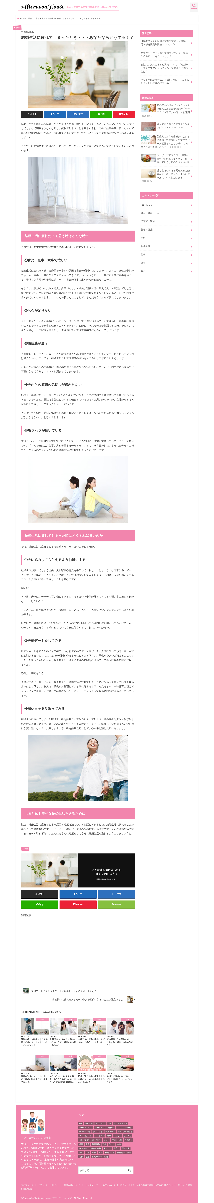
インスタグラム (120, 1123)
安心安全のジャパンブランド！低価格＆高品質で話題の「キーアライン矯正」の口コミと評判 (165, 110)
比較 (87, 1152)
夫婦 (26, 849)
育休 (81, 1157)
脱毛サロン (97, 1157)
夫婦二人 (107, 1148)
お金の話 (145, 246)
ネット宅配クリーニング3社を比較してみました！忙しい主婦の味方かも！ (165, 81)
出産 (87, 1144)
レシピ (106, 1140)
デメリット (110, 1132)
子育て (116, 1148)
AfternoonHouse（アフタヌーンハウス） (54, 1198)
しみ (109, 1123)
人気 (120, 1140)
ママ (109, 1136)
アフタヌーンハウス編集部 (36, 1137)
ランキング (84, 1140)
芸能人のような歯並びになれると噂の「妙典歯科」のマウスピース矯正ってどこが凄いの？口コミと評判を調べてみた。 (165, 141)
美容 (129, 1152)
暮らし (144, 271)
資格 (143, 263)
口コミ (112, 1144)
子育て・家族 (148, 221)
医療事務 (96, 1144)
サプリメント (85, 1132)
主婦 (114, 1140)
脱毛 (87, 1157)
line (80, 1123)
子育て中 (126, 1148)
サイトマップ (92, 1185)
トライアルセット (125, 1132)
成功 (81, 1152)
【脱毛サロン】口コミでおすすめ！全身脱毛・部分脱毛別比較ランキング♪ (163, 43)
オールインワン (85, 1128)
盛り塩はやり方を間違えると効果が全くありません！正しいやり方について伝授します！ (165, 175)
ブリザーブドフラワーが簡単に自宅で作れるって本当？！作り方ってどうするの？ (173, 158)
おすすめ (89, 1123)
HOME (148, 205)
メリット (117, 1136)
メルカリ (127, 1136)
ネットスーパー (85, 1136)
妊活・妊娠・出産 (150, 213)
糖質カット (110, 1152)
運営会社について (72, 1185)
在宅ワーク (84, 1148)
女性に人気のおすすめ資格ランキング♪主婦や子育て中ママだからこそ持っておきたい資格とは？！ (165, 68)
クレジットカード (124, 1128)
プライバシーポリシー (49, 1185)
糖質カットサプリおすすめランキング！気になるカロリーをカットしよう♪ (164, 55)
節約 (143, 238)
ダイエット (98, 1132)
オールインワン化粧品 (104, 1128)
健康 (81, 1144)
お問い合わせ (109, 1185)
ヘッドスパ (99, 1136)
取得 (104, 1144)
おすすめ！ (100, 1123)
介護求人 (128, 1140)
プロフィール (27, 1185)
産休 (94, 1152)
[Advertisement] (78, 951)
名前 (119, 1144)
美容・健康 (147, 229)
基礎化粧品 (96, 1148)
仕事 (143, 254)
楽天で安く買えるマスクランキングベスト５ (173, 126)
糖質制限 (121, 1152)
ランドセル (96, 1140)
